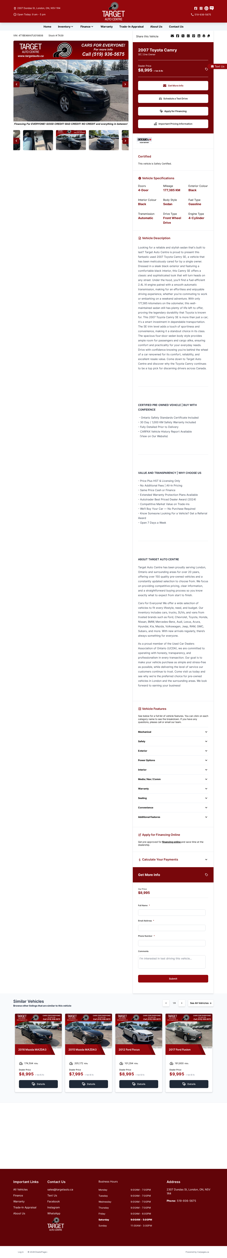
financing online (171, 841)
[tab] (108, 1183)
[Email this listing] (172, 36)
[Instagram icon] (201, 8)
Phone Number (146, 936)
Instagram (53, 1207)
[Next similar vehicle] (181, 1003)
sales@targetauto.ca (60, 1189)
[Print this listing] (204, 36)
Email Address (146, 920)
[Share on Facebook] (178, 36)
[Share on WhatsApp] (188, 36)
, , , (38, 8)
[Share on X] (183, 36)
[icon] (206, 8)
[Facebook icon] (196, 8)
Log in (21, 1252)
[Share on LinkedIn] (199, 36)
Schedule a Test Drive (175, 98)
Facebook (53, 1201)
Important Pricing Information (175, 123)
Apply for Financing (175, 111)
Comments (143, 951)
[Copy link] (208, 36)
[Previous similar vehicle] (166, 1003)
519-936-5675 (186, 1200)
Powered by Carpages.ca (197, 1252)
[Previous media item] (16, 84)
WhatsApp (53, 1213)
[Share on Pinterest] (194, 36)
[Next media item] (125, 84)
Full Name (144, 905)
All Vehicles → (201, 1003)
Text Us (219, 66)
